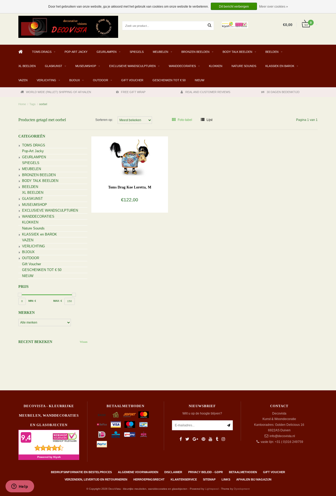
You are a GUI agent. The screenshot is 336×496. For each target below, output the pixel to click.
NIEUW (199, 80)
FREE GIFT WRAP (133, 92)
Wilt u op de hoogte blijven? (202, 413)
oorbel (43, 104)
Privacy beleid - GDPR (205, 472)
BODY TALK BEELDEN (237, 51)
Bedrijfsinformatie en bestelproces (81, 472)
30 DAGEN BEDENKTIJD (283, 92)
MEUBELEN (160, 51)
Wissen (83, 341)
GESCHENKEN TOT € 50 (169, 80)
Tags (32, 104)
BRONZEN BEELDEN (195, 51)
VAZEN (23, 80)
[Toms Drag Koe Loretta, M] (129, 157)
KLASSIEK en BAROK (279, 66)
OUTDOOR (100, 80)
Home (22, 104)
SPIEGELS (137, 51)
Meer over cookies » (273, 6)
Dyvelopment (242, 488)
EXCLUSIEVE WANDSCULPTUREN (132, 66)
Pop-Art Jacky (76, 51)
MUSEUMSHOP (85, 66)
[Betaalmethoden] (101, 415)
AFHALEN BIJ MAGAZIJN (253, 479)
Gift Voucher (132, 80)
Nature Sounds (244, 66)
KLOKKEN (215, 66)
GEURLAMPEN (107, 51)
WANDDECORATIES (182, 66)
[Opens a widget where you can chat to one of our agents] (19, 486)
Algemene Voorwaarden (138, 472)
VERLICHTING (46, 80)
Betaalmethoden (243, 472)
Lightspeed (212, 488)
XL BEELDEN (27, 66)
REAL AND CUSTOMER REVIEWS (207, 92)
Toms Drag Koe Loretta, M (129, 187)
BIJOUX (74, 80)
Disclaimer (173, 472)
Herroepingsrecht (149, 479)
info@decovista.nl (282, 436)
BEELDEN (272, 51)
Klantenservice (184, 479)
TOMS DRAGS (41, 51)
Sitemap (209, 479)
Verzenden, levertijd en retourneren (96, 479)
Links (226, 479)
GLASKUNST (53, 66)
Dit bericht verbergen (234, 6)
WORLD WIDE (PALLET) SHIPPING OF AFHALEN (58, 92)
